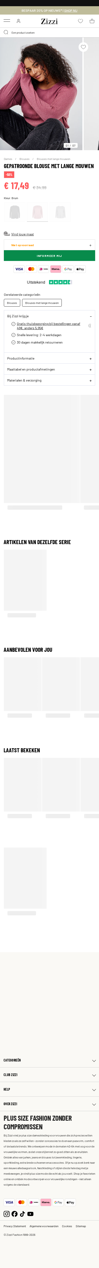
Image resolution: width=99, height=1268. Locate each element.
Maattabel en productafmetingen (31, 369)
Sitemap (81, 1226)
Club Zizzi (10, 1075)
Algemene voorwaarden (44, 1226)
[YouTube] (30, 1213)
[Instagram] (7, 1213)
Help (7, 1089)
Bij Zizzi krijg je (18, 316)
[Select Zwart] (14, 212)
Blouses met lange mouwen (53, 159)
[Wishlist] (83, 47)
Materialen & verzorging (24, 380)
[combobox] (49, 32)
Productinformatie (20, 358)
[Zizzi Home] (49, 20)
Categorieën (12, 1060)
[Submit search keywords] (6, 32)
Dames (8, 159)
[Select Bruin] (37, 212)
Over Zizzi (10, 1104)
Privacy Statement (15, 1226)
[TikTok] (22, 1213)
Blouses (24, 159)
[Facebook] (15, 1213)
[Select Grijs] (60, 212)
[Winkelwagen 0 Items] (92, 21)
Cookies (67, 1226)
